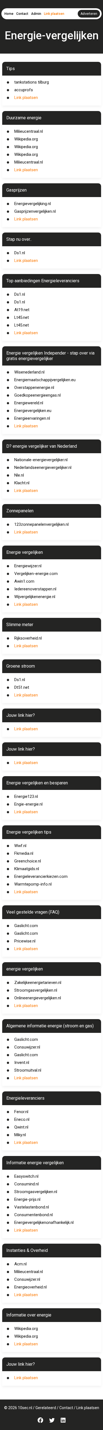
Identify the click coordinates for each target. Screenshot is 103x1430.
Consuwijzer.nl (27, 1047)
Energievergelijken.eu (32, 410)
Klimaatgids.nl (26, 868)
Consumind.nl (26, 1184)
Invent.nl (21, 1062)
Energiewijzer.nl (27, 565)
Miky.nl (20, 1134)
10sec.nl (25, 1408)
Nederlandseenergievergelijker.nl (42, 467)
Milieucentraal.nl (28, 131)
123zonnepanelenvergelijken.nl (41, 524)
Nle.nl (19, 475)
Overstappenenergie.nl (34, 387)
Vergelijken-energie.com (36, 573)
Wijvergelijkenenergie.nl (34, 596)
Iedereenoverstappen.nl (35, 589)
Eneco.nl (21, 1119)
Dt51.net (21, 687)
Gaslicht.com (26, 925)
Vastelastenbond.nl (31, 1207)
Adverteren (88, 14)
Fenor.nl (21, 1111)
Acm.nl (20, 1264)
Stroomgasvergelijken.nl (35, 990)
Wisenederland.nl (29, 372)
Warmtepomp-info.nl (33, 884)
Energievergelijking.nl (32, 203)
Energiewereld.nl (28, 402)
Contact (22, 14)
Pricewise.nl (24, 941)
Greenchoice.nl (27, 861)
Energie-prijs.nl (27, 1199)
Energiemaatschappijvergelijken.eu (45, 379)
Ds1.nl (19, 252)
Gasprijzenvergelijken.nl (35, 211)
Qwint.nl (21, 1127)
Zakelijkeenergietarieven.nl (37, 982)
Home (8, 14)
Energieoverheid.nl (30, 1287)
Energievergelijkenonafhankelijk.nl (44, 1222)
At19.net (21, 309)
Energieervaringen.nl (32, 418)
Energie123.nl (26, 796)
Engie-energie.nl (28, 804)
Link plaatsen (54, 14)
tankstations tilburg (31, 82)
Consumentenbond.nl (33, 1214)
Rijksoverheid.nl (28, 638)
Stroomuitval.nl (27, 1070)
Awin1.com (24, 581)
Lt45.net (21, 317)
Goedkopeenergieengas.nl (37, 395)
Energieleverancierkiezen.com (41, 876)
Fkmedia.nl (23, 853)
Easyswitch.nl (26, 1176)
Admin (36, 14)
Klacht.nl (21, 482)
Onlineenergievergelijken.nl (37, 997)
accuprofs (23, 89)
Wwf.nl (20, 845)
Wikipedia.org (26, 139)
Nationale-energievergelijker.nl (41, 459)
